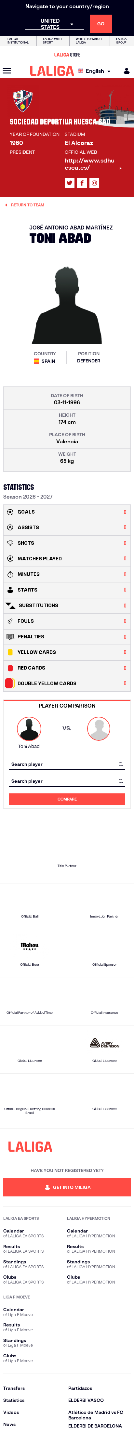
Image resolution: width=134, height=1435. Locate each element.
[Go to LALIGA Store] (67, 54)
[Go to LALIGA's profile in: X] (69, 183)
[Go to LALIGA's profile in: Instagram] (94, 183)
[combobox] (67, 764)
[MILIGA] (124, 71)
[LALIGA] (52, 71)
